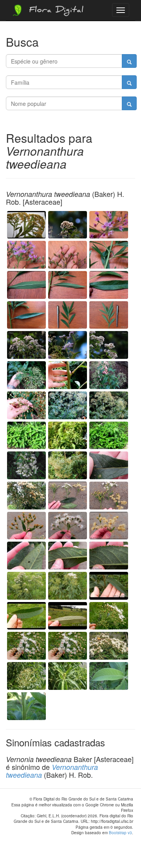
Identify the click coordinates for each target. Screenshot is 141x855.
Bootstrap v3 (120, 832)
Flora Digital (54, 11)
